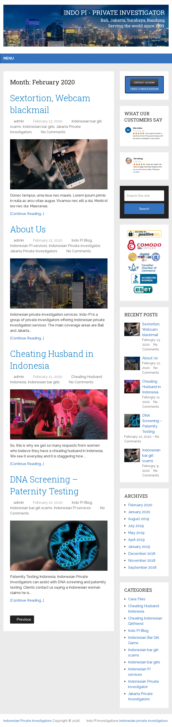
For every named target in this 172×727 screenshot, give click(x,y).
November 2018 (141, 560)
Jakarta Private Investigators (33, 251)
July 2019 (136, 526)
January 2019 (139, 547)
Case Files (136, 599)
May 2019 (136, 533)
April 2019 (136, 540)
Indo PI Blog (83, 240)
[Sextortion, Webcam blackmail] (59, 164)
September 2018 (142, 567)
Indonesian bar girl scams (31, 508)
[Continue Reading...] (27, 214)
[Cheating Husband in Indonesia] (59, 414)
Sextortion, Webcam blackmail (151, 329)
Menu (8, 58)
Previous (22, 620)
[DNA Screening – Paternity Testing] (59, 546)
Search (144, 208)
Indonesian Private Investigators (27, 721)
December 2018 (141, 553)
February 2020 (140, 505)
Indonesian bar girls (39, 126)
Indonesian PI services (28, 246)
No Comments (54, 132)
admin (18, 121)
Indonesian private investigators (143, 721)
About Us (28, 229)
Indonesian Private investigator (74, 246)
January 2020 (139, 512)
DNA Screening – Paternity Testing (152, 423)
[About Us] (59, 283)
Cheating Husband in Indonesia (151, 386)
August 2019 (138, 519)
